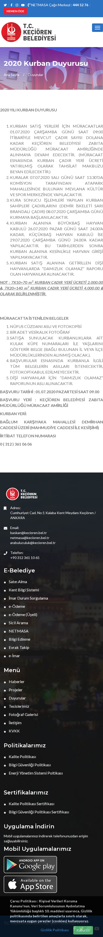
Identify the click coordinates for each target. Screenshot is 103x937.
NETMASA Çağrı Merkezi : (59, 5)
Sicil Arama (18, 622)
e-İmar (14, 655)
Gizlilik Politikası (54, 930)
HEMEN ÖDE (15, 11)
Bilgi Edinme (19, 639)
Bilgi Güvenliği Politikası (29, 764)
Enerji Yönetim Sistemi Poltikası (35, 773)
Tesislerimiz (18, 706)
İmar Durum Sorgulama (28, 598)
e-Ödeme (16, 606)
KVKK (14, 730)
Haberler (16, 681)
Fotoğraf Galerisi (23, 714)
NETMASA (18, 630)
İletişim (15, 722)
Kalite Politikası (22, 756)
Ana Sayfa (11, 75)
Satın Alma (17, 581)
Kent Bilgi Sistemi (23, 589)
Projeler (15, 689)
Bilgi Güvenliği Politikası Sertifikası (38, 811)
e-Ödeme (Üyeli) (22, 614)
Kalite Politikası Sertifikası (31, 803)
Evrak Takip (18, 647)
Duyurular (35, 75)
